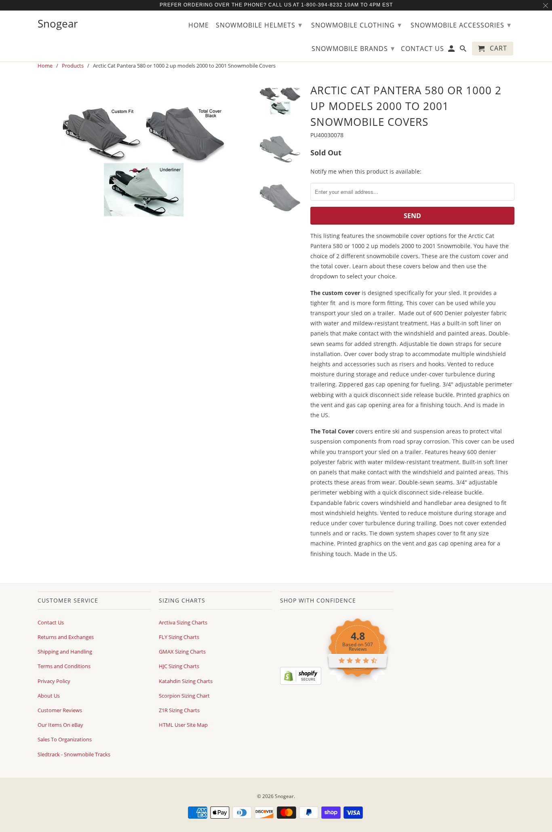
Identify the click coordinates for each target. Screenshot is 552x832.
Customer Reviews (60, 710)
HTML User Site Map (183, 724)
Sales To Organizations (65, 739)
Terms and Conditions (64, 666)
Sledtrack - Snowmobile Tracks (74, 754)
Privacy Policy (54, 681)
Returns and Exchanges (66, 637)
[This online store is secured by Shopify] (300, 682)
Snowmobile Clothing (356, 25)
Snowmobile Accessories (461, 25)
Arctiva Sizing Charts (183, 622)
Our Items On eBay (60, 724)
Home (198, 25)
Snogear (284, 796)
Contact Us (51, 622)
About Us (49, 695)
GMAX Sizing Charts (182, 651)
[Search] (464, 50)
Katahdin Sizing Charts (186, 681)
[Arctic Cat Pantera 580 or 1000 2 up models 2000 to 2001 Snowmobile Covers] (143, 162)
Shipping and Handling (65, 651)
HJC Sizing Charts (179, 666)
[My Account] (452, 50)
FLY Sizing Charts (179, 637)
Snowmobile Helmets (259, 25)
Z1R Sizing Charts (179, 710)
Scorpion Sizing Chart (184, 695)
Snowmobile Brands (353, 48)
